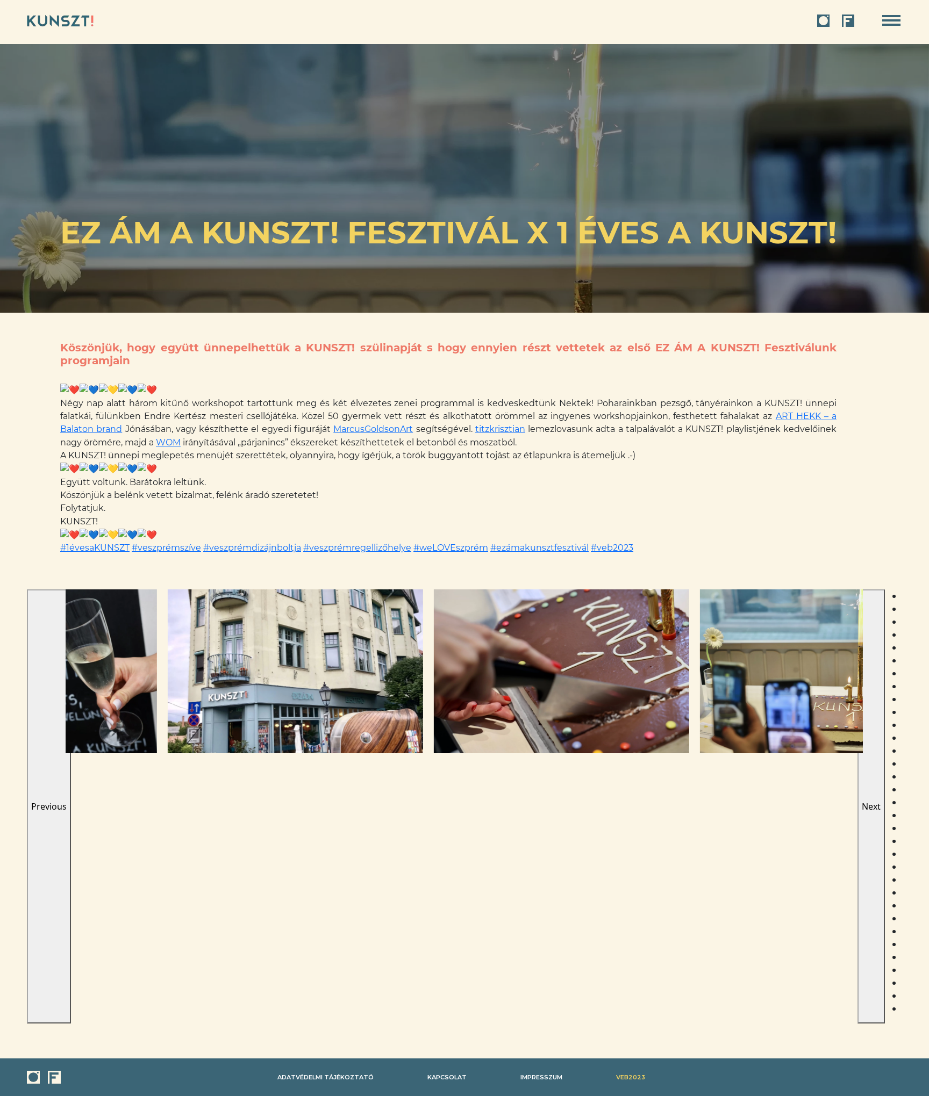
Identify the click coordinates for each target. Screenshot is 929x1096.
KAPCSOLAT (447, 1077)
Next (871, 806)
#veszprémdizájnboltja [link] (252, 548)
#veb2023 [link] (612, 548)
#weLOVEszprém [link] (450, 548)
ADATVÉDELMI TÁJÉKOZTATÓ (325, 1077)
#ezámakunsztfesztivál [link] (539, 548)
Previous (49, 806)
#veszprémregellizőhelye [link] (357, 548)
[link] (373, 429)
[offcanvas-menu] (891, 20)
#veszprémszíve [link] (166, 548)
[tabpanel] (198, 671)
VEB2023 (630, 1077)
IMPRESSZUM (541, 1077)
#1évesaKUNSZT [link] (95, 548)
